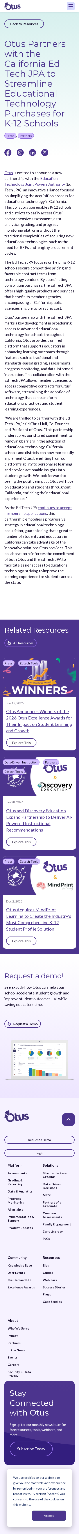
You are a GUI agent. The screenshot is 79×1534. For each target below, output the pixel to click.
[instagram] (20, 152)
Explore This (21, 742)
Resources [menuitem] (51, 1257)
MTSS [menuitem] (47, 1195)
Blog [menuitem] (46, 1265)
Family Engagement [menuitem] (57, 1224)
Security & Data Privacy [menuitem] (19, 1374)
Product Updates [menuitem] (20, 1228)
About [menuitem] (13, 1320)
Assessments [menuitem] (17, 1173)
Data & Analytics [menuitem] (20, 1191)
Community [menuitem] (17, 1257)
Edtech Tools (29, 663)
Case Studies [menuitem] (52, 1301)
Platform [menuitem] (15, 1165)
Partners (26, 135)
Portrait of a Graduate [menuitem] (52, 1204)
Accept (49, 1515)
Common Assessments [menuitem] (52, 1215)
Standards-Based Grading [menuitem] (55, 1175)
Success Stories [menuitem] (54, 1287)
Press (10, 135)
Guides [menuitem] (48, 1273)
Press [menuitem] (47, 1294)
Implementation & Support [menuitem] (21, 1218)
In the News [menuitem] (16, 1350)
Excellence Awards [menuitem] (21, 1287)
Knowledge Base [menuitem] (20, 1265)
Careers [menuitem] (13, 1364)
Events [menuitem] (13, 1357)
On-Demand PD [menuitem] (19, 1280)
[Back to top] (68, 1119)
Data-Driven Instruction (21, 762)
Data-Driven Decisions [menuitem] (52, 1186)
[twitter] (44, 152)
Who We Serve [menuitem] (18, 1328)
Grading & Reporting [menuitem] (15, 1182)
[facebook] (7, 152)
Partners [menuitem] (14, 1343)
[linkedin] (32, 152)
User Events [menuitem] (16, 1273)
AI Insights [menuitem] (15, 1209)
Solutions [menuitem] (50, 1165)
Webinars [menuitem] (50, 1280)
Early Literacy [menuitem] (53, 1231)
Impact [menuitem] (13, 1335)
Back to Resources (24, 24)
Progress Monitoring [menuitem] (16, 1200)
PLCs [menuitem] (46, 1238)
